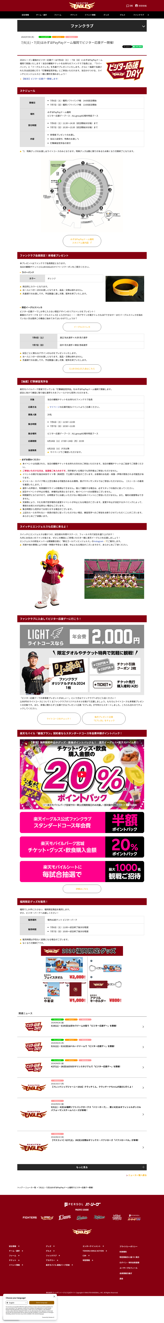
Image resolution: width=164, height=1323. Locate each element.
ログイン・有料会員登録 (129, 1262)
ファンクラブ (138, 14)
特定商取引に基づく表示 (129, 1257)
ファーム (57, 14)
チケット (74, 14)
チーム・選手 (41, 14)
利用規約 (123, 1251)
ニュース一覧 (30, 1187)
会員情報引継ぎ (126, 1273)
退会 (121, 1278)
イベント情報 (90, 14)
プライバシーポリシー (128, 1246)
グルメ (122, 14)
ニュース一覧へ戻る (137, 1175)
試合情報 (25, 14)
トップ (20, 1187)
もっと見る (82, 1167)
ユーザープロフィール (128, 1268)
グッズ (106, 14)
